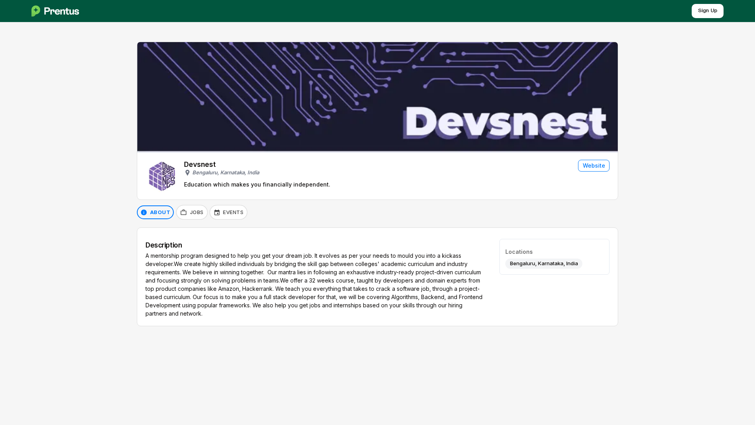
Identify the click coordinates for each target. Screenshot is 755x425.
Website (594, 165)
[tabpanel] (377, 276)
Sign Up (707, 10)
